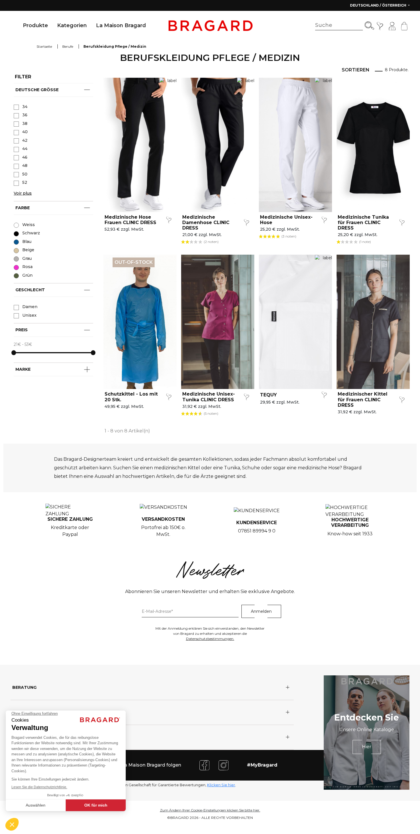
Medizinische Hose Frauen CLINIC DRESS (130, 219)
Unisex (29, 315)
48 (24, 165)
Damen (29, 306)
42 (24, 140)
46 (24, 157)
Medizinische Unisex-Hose (286, 219)
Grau (27, 258)
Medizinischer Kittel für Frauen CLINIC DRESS (362, 399)
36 (24, 114)
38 (24, 123)
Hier (366, 746)
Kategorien (72, 25)
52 (24, 182)
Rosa (27, 266)
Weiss (28, 224)
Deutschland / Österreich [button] (378, 5)
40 (25, 131)
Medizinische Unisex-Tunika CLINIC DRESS (208, 396)
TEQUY (268, 395)
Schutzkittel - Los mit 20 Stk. (131, 396)
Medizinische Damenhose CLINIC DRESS (205, 222)
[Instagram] (224, 765)
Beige (28, 249)
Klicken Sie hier (221, 785)
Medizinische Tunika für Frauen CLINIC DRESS (363, 222)
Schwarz (31, 233)
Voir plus (23, 193)
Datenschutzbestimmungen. (210, 639)
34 (24, 106)
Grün (27, 275)
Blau (26, 241)
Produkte (35, 25)
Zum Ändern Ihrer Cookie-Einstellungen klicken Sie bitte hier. (210, 810)
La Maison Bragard (121, 25)
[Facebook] (204, 765)
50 (24, 174)
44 (24, 148)
